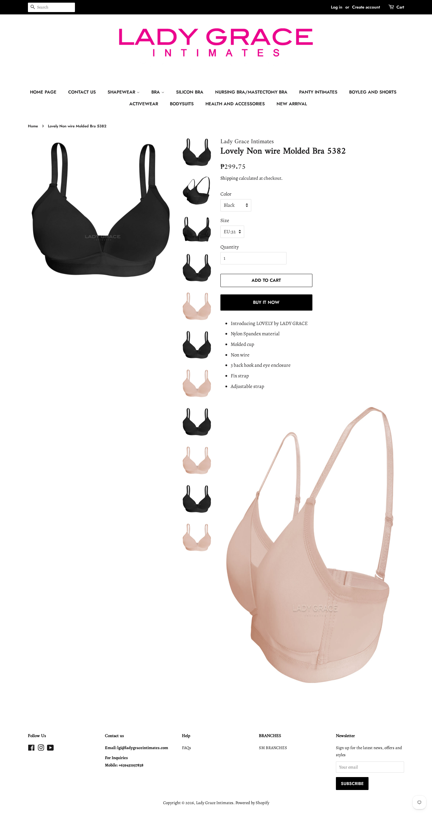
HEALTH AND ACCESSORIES (235, 104)
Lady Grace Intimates (214, 803)
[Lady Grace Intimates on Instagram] (41, 749)
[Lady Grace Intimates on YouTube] (50, 749)
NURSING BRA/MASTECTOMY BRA (251, 92)
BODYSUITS (182, 104)
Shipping (229, 178)
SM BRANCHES (273, 748)
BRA (156, 92)
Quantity (229, 247)
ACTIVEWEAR (143, 104)
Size (224, 220)
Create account (366, 7)
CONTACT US (82, 92)
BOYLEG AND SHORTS (372, 92)
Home (33, 126)
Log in (336, 7)
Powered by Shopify (252, 803)
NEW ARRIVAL (292, 104)
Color (226, 194)
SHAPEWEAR (122, 92)
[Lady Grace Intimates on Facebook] (31, 749)
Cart (400, 7)
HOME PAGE (43, 92)
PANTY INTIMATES (318, 92)
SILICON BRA (189, 92)
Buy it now (266, 302)
